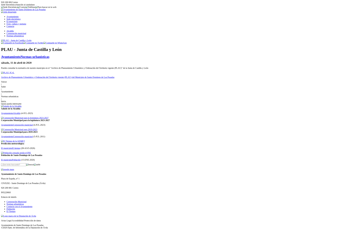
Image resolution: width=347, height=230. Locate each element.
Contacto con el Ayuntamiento (19, 206)
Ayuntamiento (13, 16)
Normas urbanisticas (15, 36)
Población (11, 209)
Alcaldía (10, 31)
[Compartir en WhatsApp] (55, 43)
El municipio (12, 21)
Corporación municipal (16, 33)
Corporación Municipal (16, 201)
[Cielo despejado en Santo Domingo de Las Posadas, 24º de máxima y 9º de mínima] (8, 12)
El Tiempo (11, 211)
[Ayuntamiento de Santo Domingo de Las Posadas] (23, 9)
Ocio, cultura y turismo (16, 24)
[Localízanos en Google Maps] (7, 169)
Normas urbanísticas (15, 204)
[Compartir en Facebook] (12, 43)
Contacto (10, 26)
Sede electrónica (13, 19)
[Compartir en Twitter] (33, 43)
